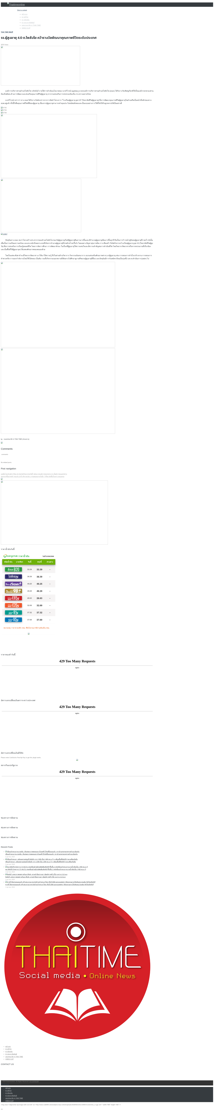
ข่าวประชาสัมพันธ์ (28, 22)
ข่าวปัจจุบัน (25, 20)
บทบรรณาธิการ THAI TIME (31, 25)
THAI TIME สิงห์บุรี (7, 32)
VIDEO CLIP (26, 28)
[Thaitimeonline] (16, 4)
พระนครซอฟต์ (34, 1081)
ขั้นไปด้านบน (5, 1084)
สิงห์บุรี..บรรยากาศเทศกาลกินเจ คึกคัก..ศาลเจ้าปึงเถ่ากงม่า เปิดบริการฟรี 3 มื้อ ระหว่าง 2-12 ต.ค (35, 877)
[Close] (2, 1109)
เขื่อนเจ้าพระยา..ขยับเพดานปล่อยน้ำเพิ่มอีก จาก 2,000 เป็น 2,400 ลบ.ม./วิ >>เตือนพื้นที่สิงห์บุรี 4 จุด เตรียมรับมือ (40, 862)
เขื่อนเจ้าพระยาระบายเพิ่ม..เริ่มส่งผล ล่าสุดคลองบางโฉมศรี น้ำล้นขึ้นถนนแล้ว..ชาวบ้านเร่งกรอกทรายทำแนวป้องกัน (41, 854)
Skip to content (22, 10)
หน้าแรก (24, 14)
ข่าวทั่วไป (25, 17)
